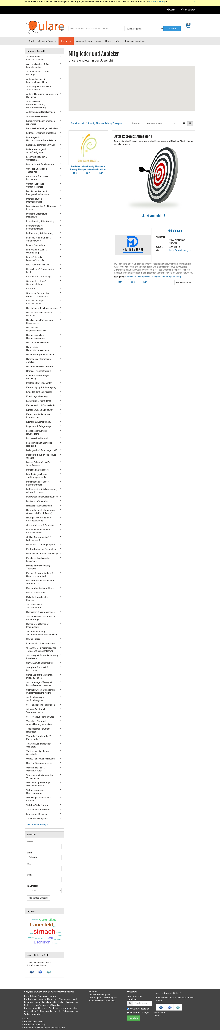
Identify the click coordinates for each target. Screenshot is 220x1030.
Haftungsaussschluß (34, 1021)
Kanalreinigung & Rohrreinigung (41, 387)
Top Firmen (66, 41)
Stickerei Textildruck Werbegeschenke (35, 711)
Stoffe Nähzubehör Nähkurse (40, 717)
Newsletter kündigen (139, 1012)
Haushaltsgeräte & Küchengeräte (42, 308)
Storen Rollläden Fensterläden (40, 705)
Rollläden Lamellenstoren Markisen (38, 598)
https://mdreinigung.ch (180, 250)
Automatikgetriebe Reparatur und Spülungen (42, 95)
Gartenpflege (48, 919)
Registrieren (189, 10)
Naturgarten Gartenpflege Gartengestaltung (38, 519)
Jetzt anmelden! (153, 215)
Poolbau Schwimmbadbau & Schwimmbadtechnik (39, 574)
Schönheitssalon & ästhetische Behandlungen (40, 618)
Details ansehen (183, 282)
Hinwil (31, 937)
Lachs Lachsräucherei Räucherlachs (36, 432)
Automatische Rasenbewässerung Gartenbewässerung (36, 104)
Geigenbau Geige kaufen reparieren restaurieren (38, 294)
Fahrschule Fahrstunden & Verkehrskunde (38, 239)
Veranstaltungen (84, 41)
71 (180, 993)
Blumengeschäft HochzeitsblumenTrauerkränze (41, 139)
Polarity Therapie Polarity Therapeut (105, 123)
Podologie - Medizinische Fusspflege (38, 559)
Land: (29, 852)
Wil (50, 938)
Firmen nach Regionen (36, 814)
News (108, 41)
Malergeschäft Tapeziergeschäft (42, 450)
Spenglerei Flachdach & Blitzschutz (37, 669)
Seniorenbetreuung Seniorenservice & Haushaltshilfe (41, 633)
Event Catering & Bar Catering (40, 221)
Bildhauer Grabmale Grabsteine (41, 133)
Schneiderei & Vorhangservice (40, 612)
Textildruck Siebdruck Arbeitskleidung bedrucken (39, 722)
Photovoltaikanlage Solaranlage (41, 549)
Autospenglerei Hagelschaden (40, 112)
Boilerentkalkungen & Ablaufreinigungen (36, 151)
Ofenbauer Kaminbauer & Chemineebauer (38, 531)
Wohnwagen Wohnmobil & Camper (38, 799)
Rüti (54, 926)
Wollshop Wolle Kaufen (37, 805)
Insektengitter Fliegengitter (39, 383)
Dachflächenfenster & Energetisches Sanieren (37, 193)
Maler (31, 933)
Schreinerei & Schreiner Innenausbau (37, 625)
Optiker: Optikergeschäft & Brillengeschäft (38, 538)
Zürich (58, 935)
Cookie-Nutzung (157, 1)
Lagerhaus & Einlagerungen (39, 426)
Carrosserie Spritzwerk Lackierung (37, 178)
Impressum (159, 1012)
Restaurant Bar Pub (35, 592)
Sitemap (93, 991)
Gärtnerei (30, 288)
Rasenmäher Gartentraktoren (40, 588)
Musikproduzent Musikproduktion (42, 497)
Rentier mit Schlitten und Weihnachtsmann (44, 1027)
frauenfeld (41, 924)
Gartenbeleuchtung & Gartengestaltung (36, 282)
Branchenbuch (78, 123)
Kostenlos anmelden (135, 41)
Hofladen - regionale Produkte (40, 354)
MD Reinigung (174, 230)
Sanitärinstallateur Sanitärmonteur (35, 606)
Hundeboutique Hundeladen (39, 366)
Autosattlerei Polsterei (37, 116)
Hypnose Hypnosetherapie (38, 371)
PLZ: (29, 863)
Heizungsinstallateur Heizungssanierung (36, 336)
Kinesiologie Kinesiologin (37, 396)
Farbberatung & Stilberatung (39, 233)
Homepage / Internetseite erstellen (38, 360)
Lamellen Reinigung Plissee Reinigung (143, 276)
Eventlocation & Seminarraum (40, 643)
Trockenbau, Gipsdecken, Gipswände (38, 752)
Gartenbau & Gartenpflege (38, 276)
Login (172, 10)
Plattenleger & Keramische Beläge (42, 553)
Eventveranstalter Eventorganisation (35, 227)
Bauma (55, 943)
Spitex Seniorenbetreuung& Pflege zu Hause (39, 676)
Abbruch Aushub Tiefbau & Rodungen (39, 73)
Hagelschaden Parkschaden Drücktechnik (39, 321)
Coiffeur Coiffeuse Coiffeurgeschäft (35, 185)
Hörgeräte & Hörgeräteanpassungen (37, 348)
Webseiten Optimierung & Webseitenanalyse (38, 784)
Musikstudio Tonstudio (37, 501)
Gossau (58, 932)
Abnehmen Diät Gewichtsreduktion (35, 58)
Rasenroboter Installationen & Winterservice (40, 582)
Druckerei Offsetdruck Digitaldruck (36, 215)
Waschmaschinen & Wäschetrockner (35, 769)
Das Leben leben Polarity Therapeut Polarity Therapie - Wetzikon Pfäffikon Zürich (88, 169)
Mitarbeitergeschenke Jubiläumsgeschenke (36, 475)
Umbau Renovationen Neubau (40, 759)
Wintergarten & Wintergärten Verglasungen (39, 776)
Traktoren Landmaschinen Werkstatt (38, 745)
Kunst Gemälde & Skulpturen (39, 410)
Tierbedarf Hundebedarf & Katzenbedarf (38, 737)
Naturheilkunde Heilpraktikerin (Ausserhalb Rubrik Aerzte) (40, 511)
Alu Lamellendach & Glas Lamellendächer (38, 65)
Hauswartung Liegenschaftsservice (36, 329)
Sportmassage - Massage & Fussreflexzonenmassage (39, 684)
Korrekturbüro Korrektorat (38, 401)
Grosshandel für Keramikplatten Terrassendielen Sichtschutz (41, 649)
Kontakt (157, 1015)
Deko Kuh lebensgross (99, 994)
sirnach (44, 931)
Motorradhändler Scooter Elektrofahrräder (38, 483)
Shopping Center (46, 41)
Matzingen (57, 939)
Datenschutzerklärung (34, 1024)
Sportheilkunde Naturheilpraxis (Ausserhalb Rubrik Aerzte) (40, 691)
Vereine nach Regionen (37, 818)
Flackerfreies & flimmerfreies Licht (40, 270)
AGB (26, 1018)
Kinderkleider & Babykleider (39, 392)
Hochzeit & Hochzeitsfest (38, 342)
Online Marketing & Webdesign (40, 525)
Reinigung (34, 919)
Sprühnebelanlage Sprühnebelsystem (35, 699)
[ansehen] (88, 147)
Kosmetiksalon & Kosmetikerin (40, 405)
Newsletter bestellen (139, 1009)
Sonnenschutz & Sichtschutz (40, 663)
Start (31, 41)
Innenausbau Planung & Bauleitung (37, 377)
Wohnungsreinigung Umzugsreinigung (35, 791)
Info (117, 41)
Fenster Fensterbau (35, 245)
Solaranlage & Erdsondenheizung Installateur (42, 657)
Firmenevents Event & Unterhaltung (36, 251)
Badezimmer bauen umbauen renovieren (40, 122)
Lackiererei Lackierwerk (37, 438)
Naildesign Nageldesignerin (39, 506)
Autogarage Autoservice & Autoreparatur (38, 88)
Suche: (30, 841)
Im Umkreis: (32, 886)
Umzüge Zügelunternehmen (39, 763)
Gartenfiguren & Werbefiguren (103, 997)
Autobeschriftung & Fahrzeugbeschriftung (36, 80)
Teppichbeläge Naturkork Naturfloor (38, 730)
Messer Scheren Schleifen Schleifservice (38, 463)
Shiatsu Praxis (33, 639)
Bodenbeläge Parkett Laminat (40, 145)
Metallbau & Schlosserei (37, 470)
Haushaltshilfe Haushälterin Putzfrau (39, 314)
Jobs (98, 41)
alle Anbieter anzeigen (37, 824)
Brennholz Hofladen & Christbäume (36, 158)
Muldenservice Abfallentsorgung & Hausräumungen (41, 490)
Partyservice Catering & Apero (40, 544)
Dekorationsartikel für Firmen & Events (41, 207)
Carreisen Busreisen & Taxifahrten (36, 170)
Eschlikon (42, 942)
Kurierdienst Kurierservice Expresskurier (38, 416)
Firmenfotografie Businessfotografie (35, 258)
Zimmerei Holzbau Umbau (38, 809)
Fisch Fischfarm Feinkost (38, 264)
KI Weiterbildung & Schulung (102, 1000)
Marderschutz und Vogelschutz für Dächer (41, 456)
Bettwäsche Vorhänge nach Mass (42, 128)
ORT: (29, 875)
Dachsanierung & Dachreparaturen (34, 200)
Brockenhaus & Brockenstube (40, 164)
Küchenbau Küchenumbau (38, 422)
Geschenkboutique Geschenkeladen (35, 302)
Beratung (39, 938)
